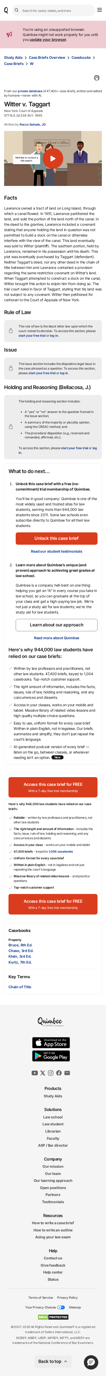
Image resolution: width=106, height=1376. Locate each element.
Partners (53, 1194)
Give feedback (53, 1265)
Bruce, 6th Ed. (20, 945)
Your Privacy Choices (40, 1307)
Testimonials (53, 1202)
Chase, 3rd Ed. (21, 950)
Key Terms (19, 976)
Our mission (53, 1166)
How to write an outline (53, 1230)
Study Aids (13, 57)
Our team (53, 1173)
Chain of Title (19, 987)
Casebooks (81, 57)
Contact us (53, 1258)
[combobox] (53, 10)
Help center (53, 1272)
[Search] (17, 10)
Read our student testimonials (56, 551)
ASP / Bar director (53, 1145)
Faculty (53, 1138)
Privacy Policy (67, 1297)
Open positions (53, 1187)
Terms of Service (40, 1297)
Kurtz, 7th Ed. (20, 962)
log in (54, 335)
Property (14, 940)
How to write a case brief (53, 1223)
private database (30, 91)
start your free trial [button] (32, 335)
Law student (53, 1124)
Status (53, 1279)
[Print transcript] (97, 78)
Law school (53, 1117)
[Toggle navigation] (99, 10)
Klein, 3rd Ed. (20, 956)
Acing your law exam (53, 1237)
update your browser (48, 39)
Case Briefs (14, 63)
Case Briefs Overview (47, 57)
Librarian (53, 1131)
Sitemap (75, 1307)
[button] (53, 158)
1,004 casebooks (61, 851)
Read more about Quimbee (56, 638)
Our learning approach (53, 1180)
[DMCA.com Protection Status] (53, 1317)
